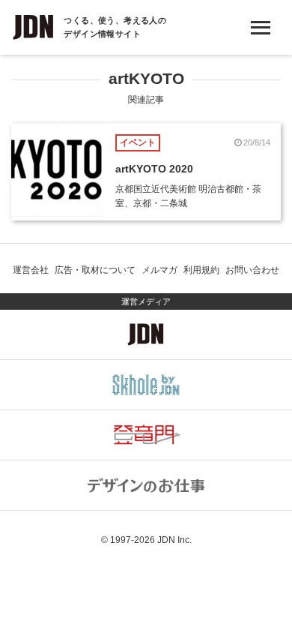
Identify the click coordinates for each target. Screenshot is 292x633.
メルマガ (159, 270)
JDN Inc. (174, 540)
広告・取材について (95, 270)
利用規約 (201, 270)
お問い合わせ (252, 270)
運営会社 (31, 270)
